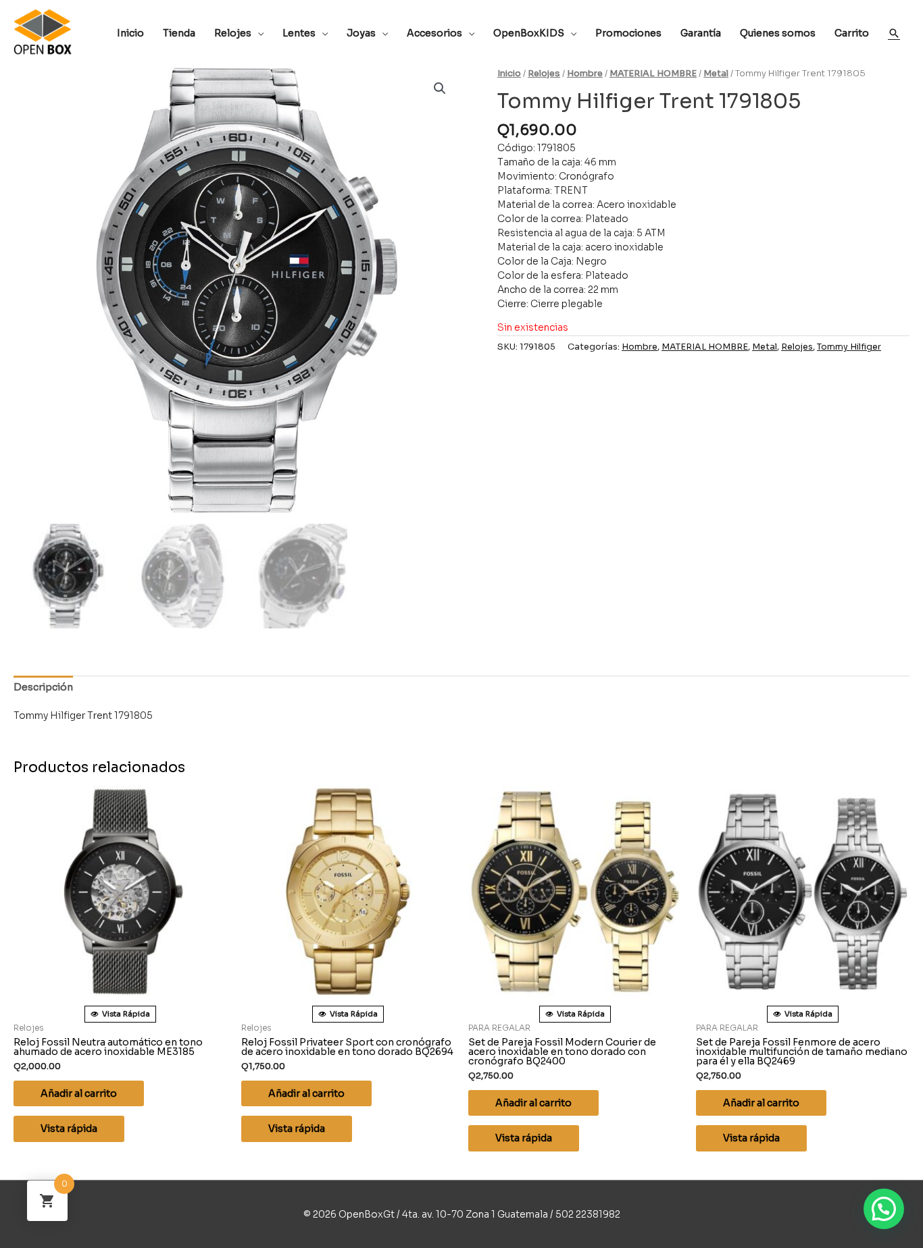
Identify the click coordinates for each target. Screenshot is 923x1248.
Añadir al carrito (79, 1093)
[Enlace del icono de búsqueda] (894, 33)
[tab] (43, 687)
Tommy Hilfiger (849, 347)
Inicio (509, 73)
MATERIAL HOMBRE (653, 73)
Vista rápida (69, 1128)
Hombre (585, 73)
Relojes (544, 73)
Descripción (43, 687)
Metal (715, 73)
